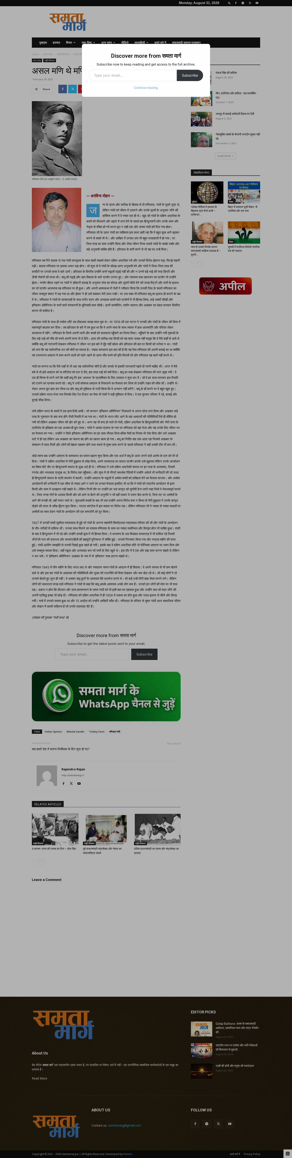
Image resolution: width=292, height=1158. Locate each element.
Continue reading (146, 87)
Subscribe (190, 75)
